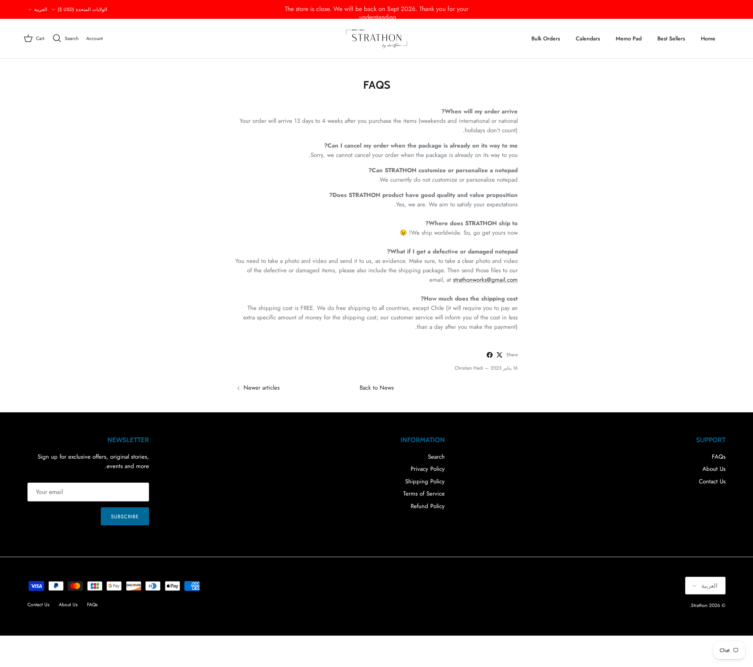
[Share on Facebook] (490, 355)
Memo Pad (629, 38)
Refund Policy (428, 506)
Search (436, 456)
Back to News (377, 387)
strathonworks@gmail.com (485, 279)
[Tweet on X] (499, 355)
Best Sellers (671, 38)
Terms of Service (424, 493)
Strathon (699, 605)
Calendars (588, 38)
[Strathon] (376, 39)
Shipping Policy (425, 481)
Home (708, 38)
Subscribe (125, 516)
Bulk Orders (545, 38)
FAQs (719, 456)
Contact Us (712, 481)
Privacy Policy (428, 469)
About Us (714, 469)
